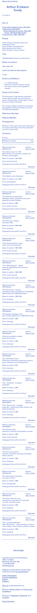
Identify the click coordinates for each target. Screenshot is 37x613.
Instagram (15, 596)
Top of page (18, 550)
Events (5, 579)
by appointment (22, 572)
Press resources (8, 601)
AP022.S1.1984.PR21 (9, 118)
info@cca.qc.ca (8, 566)
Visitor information (9, 576)
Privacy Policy (15, 589)
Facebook (23, 596)
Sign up (5, 586)
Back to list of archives (10, 1)
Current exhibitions (9, 577)
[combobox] (17, 141)
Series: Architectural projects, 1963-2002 (17, 31)
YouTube (5, 597)
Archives (5, 581)
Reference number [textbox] (9, 141)
